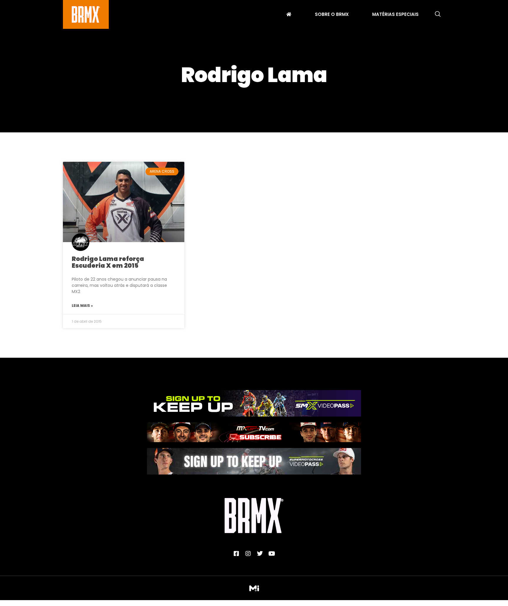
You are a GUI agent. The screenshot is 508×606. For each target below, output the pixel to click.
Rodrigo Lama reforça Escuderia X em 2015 (108, 262)
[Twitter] (260, 554)
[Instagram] (248, 554)
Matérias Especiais (395, 15)
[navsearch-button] (438, 14)
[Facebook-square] (236, 554)
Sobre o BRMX (332, 15)
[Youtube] (272, 554)
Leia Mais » (82, 305)
